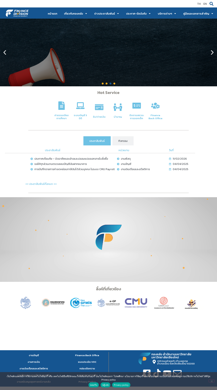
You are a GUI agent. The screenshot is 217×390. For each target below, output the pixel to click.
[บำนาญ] (118, 107)
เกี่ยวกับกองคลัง (73, 14)
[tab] (97, 140)
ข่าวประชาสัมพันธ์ (104, 14)
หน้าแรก (52, 14)
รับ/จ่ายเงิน (99, 117)
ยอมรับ (93, 385)
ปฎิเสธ (105, 385)
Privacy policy (121, 385)
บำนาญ (118, 117)
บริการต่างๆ (165, 14)
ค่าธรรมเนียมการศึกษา (61, 116)
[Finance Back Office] (155, 105)
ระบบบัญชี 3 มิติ (80, 116)
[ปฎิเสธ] (211, 380)
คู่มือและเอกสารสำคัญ (196, 14)
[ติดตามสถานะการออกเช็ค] (136, 105)
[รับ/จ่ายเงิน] (99, 107)
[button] (5, 52)
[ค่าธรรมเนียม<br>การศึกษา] (61, 105)
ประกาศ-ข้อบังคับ (136, 14)
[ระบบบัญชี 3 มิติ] (80, 105)
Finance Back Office (155, 116)
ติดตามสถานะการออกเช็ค (136, 116)
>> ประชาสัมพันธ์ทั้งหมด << (41, 184)
